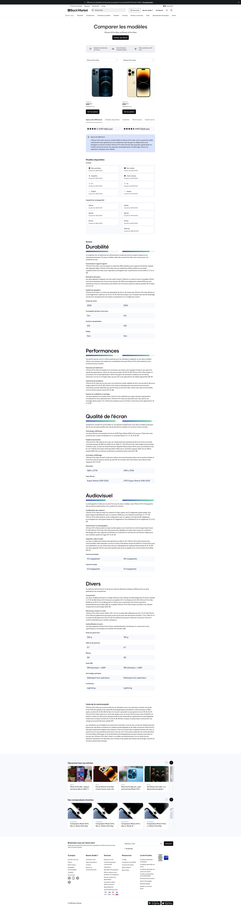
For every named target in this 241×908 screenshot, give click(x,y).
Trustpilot (70, 872)
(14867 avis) (108, 129)
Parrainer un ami (108, 859)
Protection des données (147, 878)
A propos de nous (73, 859)
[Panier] (171, 10)
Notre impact (72, 865)
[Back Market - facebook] (77, 878)
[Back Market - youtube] (73, 878)
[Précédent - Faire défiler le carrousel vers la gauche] (166, 763)
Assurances (107, 867)
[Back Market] (78, 10)
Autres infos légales (146, 881)
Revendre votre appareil (111, 870)
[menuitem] (90, 15)
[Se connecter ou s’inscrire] (167, 10)
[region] (120, 779)
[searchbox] (110, 10)
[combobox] (102, 60)
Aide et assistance (91, 862)
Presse (70, 862)
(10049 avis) (145, 129)
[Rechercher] (92, 10)
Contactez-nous (90, 859)
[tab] (94, 119)
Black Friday (125, 870)
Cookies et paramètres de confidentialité (147, 875)
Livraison (88, 865)
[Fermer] (238, 2)
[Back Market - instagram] (69, 878)
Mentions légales (145, 884)
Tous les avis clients (128, 865)
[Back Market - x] (69, 882)
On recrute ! (71, 875)
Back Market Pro (108, 887)
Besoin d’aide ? (148, 10)
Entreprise (159, 10)
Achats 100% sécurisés (111, 889)
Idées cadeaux (126, 867)
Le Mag (124, 859)
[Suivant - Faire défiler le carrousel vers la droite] (171, 763)
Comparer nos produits (129, 862)
